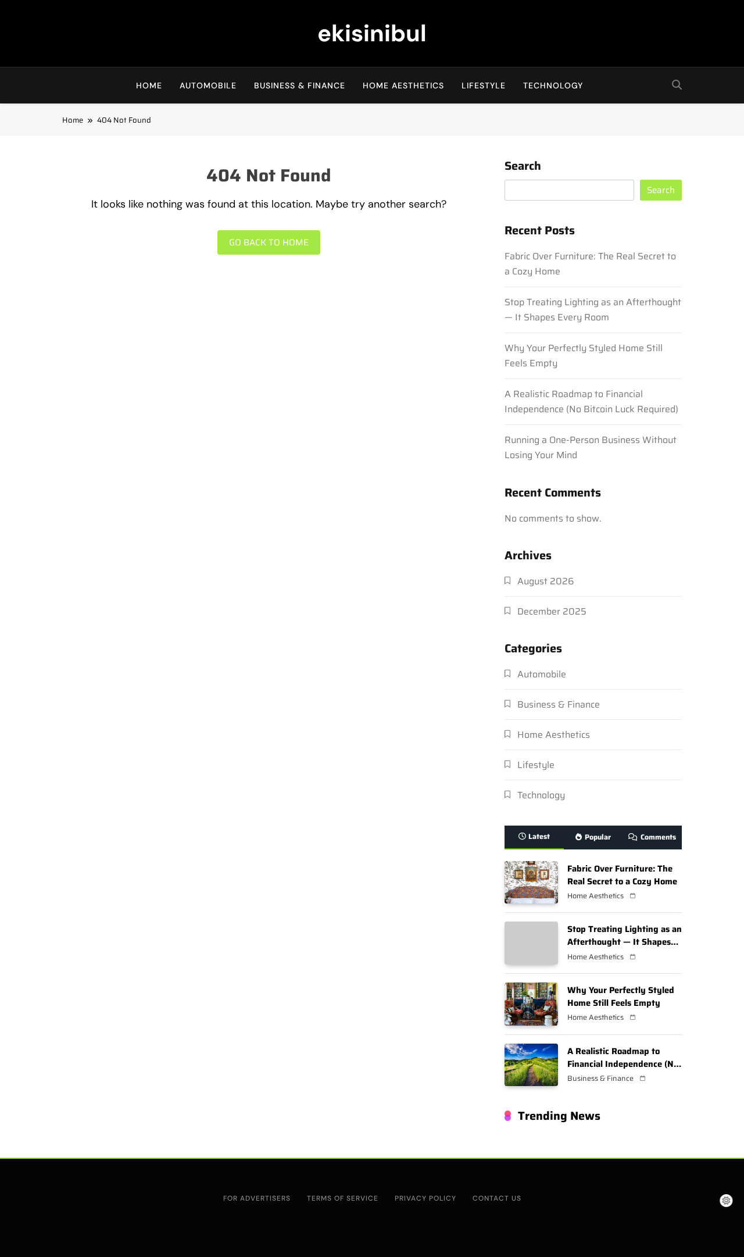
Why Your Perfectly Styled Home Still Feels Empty (620, 996)
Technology (553, 85)
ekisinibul (372, 33)
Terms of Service (342, 1198)
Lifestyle (484, 85)
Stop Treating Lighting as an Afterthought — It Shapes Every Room (593, 309)
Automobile (208, 85)
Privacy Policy (425, 1198)
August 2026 (545, 581)
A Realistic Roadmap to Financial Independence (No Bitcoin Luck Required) (591, 401)
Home (149, 85)
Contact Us (497, 1198)
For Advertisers (257, 1198)
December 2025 (551, 611)
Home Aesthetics (403, 85)
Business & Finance (299, 85)
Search (523, 167)
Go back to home (269, 242)
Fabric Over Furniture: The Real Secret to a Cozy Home (622, 875)
